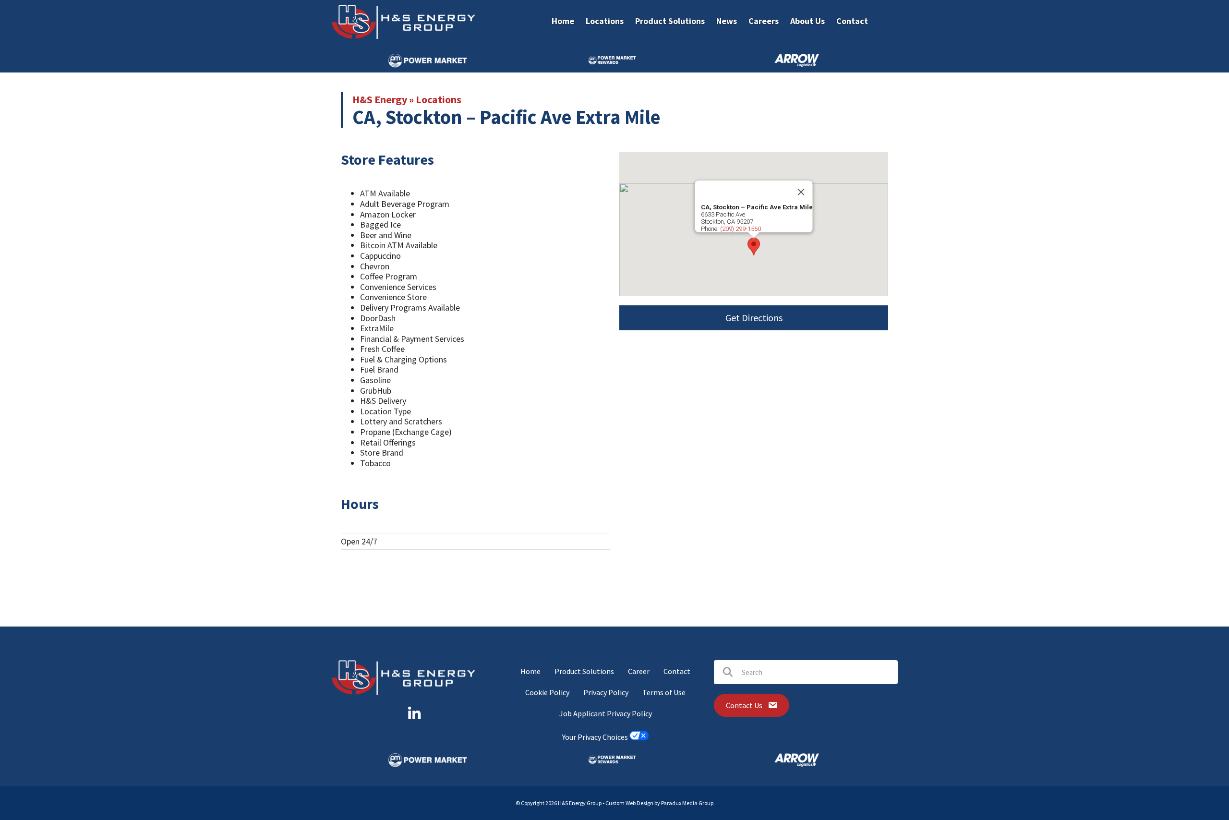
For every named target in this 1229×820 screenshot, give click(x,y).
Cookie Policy (547, 692)
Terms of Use (664, 692)
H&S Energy (379, 99)
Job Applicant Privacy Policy (605, 713)
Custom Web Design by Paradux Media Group (659, 803)
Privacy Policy (605, 692)
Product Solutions (584, 671)
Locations (438, 99)
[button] (753, 246)
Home (530, 671)
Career (639, 671)
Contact (676, 671)
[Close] (801, 192)
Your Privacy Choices (595, 737)
